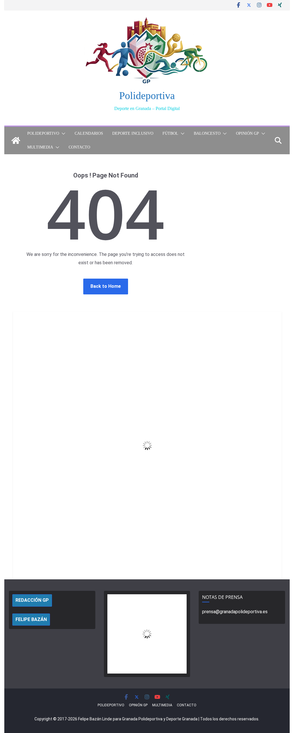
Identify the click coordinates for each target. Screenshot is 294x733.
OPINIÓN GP (247, 133)
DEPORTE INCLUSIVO (132, 133)
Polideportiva (147, 95)
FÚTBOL (170, 133)
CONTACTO (79, 147)
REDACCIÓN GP (32, 600)
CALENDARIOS (89, 133)
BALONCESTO (207, 133)
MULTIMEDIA (40, 147)
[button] (62, 134)
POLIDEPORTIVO (43, 133)
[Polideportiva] (16, 140)
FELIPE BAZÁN (31, 619)
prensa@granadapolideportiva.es (235, 611)
